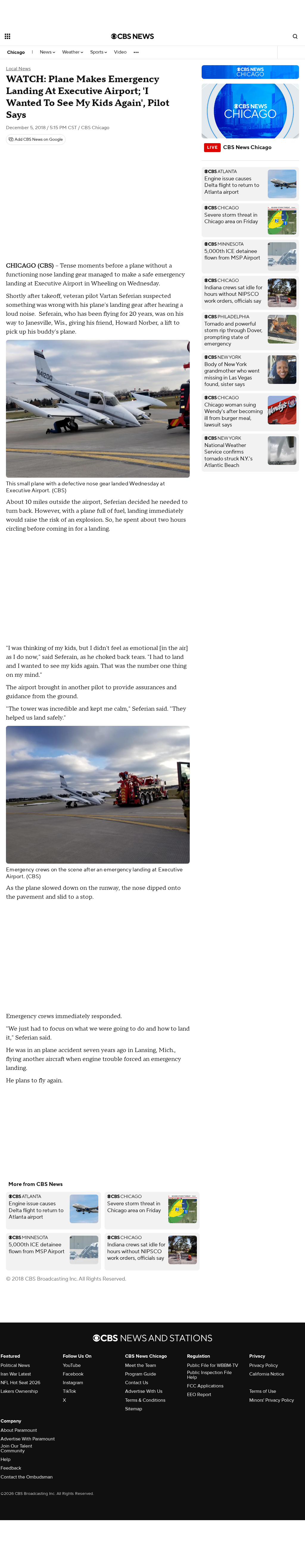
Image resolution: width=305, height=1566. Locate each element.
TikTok (69, 1391)
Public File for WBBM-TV (212, 1365)
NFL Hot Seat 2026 (20, 1382)
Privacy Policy (263, 1365)
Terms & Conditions (145, 1400)
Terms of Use (262, 1391)
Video (120, 52)
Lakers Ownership (19, 1391)
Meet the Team (140, 1365)
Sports (97, 52)
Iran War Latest (16, 1374)
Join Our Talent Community (16, 1448)
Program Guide (140, 1374)
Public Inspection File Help (209, 1375)
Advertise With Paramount (28, 1439)
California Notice (266, 1374)
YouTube (72, 1365)
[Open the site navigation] (47, 36)
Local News (18, 68)
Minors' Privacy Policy (271, 1400)
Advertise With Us (143, 1391)
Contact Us (136, 1382)
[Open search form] (295, 36)
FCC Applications (205, 1386)
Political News (15, 1365)
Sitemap (133, 1408)
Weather (71, 52)
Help (5, 1459)
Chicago (16, 52)
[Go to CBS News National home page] (132, 36)
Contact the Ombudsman (27, 1477)
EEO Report (199, 1394)
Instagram (73, 1382)
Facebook (73, 1374)
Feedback (11, 1468)
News (46, 52)
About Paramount (19, 1430)
